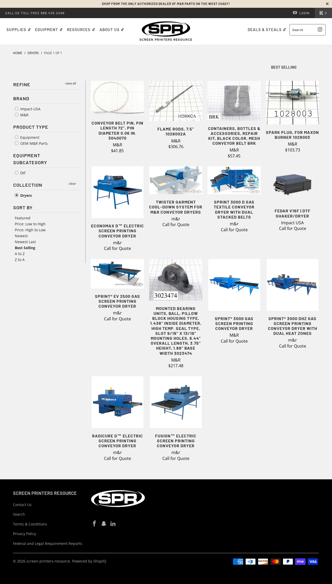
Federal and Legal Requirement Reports (47, 543)
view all (70, 83)
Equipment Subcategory (30, 159)
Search (19, 514)
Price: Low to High (30, 223)
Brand (21, 98)
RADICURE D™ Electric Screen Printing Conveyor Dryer (117, 402)
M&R (24, 114)
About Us (110, 29)
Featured (22, 217)
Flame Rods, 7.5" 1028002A (175, 101)
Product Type (30, 127)
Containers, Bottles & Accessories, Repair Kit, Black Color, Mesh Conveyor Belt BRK (234, 101)
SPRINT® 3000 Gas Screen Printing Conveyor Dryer (234, 285)
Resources (79, 29)
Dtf (22, 172)
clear (72, 183)
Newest (21, 235)
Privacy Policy (24, 533)
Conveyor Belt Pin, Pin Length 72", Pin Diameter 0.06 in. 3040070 (117, 98)
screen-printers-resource (48, 561)
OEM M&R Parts (33, 143)
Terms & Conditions (30, 524)
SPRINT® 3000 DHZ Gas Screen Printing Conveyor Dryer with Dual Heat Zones (292, 285)
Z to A (20, 259)
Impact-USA (29, 108)
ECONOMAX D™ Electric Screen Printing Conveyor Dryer (117, 192)
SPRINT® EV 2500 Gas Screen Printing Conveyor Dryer (117, 274)
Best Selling (25, 247)
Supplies (16, 29)
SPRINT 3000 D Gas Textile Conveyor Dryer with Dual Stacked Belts (234, 180)
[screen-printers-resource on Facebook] (95, 524)
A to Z (20, 253)
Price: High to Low (30, 229)
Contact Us (22, 504)
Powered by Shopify (89, 561)
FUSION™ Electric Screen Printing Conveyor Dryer (175, 402)
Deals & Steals (265, 29)
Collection (27, 185)
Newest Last (25, 241)
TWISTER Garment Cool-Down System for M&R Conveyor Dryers (175, 180)
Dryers (25, 195)
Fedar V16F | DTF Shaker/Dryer (292, 184)
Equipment (47, 29)
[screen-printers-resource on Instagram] (104, 524)
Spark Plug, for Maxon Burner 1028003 (292, 103)
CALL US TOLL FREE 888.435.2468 (35, 13)
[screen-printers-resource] (166, 31)
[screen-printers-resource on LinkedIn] (113, 524)
